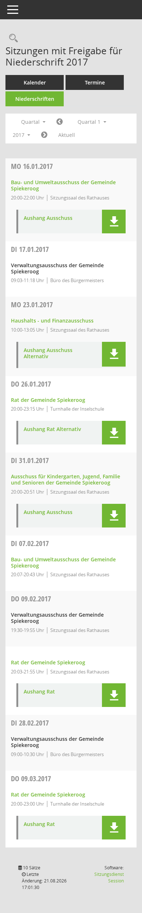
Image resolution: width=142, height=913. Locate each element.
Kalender (35, 82)
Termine (95, 82)
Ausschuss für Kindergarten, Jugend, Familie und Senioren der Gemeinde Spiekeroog (65, 479)
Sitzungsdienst (109, 877)
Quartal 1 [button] (90, 121)
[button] (114, 221)
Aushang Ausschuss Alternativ (48, 353)
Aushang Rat (39, 692)
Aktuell (66, 134)
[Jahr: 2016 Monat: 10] (59, 122)
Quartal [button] (31, 121)
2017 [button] (19, 134)
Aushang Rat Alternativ (52, 429)
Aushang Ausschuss (48, 218)
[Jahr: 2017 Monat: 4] (44, 135)
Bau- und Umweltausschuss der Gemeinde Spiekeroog (63, 185)
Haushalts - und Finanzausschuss (52, 320)
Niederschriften (34, 98)
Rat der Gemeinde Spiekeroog (48, 399)
